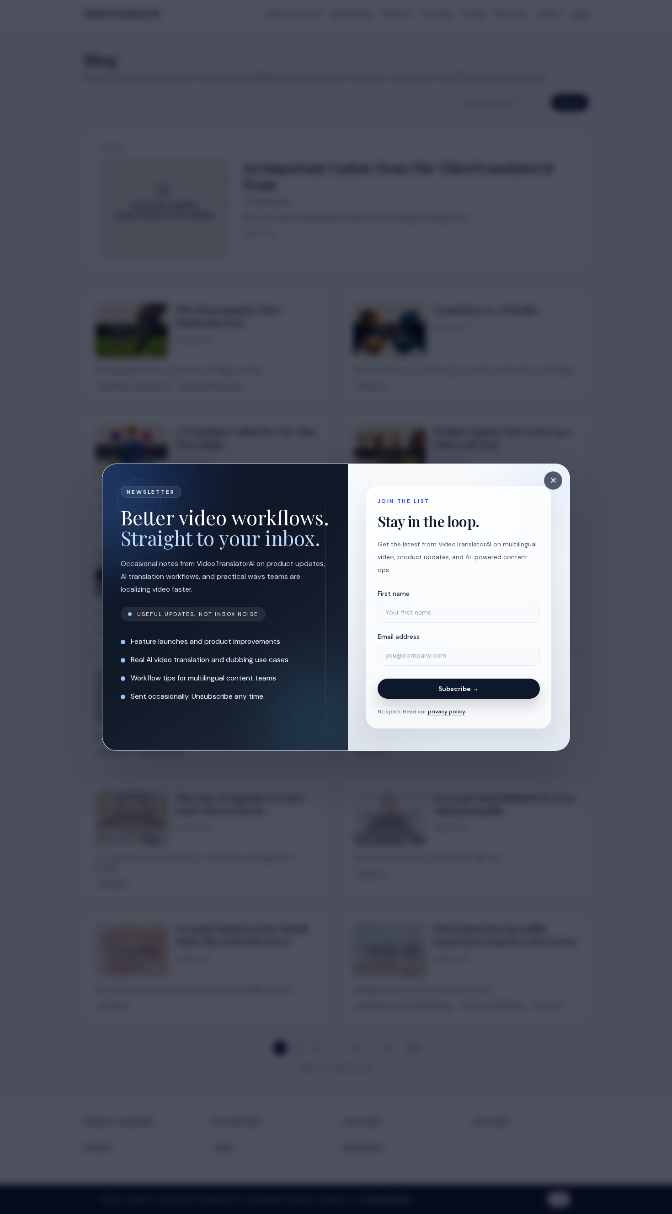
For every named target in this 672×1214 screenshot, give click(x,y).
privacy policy (446, 711)
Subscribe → (458, 689)
